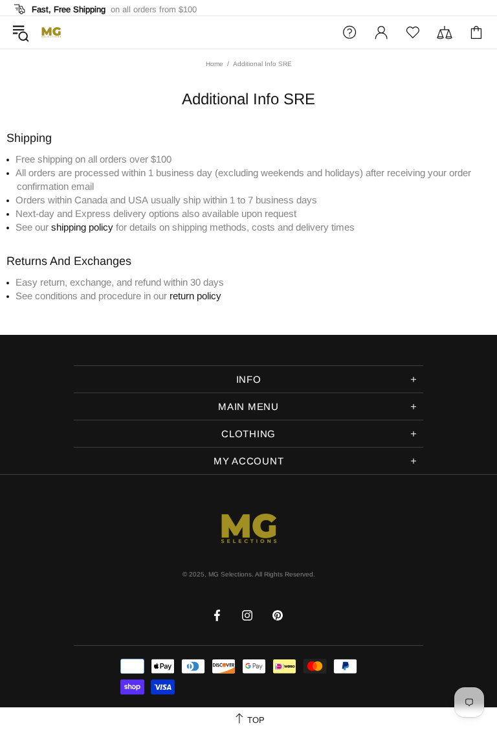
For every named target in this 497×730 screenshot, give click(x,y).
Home (214, 63)
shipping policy (82, 227)
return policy (195, 295)
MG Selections (51, 32)
